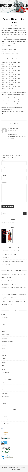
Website (3, 175)
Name (3, 160)
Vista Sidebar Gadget (6, 400)
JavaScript (3, 355)
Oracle (3, 369)
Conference (4, 338)
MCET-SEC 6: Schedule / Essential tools (11, 251)
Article (3, 314)
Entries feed (4, 416)
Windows (3, 403)
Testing (3, 386)
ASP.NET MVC (5, 317)
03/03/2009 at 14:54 (12, 130)
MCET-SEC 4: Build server (8, 257)
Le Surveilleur (5, 301)
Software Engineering (7, 379)
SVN (2, 383)
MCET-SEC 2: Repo (6, 264)
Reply (9, 132)
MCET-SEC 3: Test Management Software (12, 261)
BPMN (3, 328)
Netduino (3, 362)
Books (3, 324)
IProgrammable (14, 5)
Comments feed (5, 420)
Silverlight (3, 376)
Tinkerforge (4, 393)
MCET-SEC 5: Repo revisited (8, 254)
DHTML (3, 345)
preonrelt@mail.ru (20, 140)
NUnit (2, 365)
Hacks (3, 352)
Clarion (3, 331)
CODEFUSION (5, 334)
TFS (2, 389)
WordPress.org (5, 423)
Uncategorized (5, 396)
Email (3, 167)
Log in (3, 413)
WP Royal (17, 469)
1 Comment (24, 118)
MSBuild (3, 359)
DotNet (3, 348)
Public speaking (5, 372)
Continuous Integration (7, 341)
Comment (3, 182)
